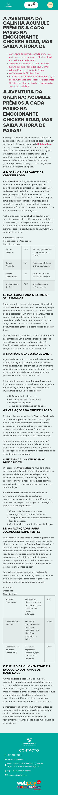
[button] (50, 5)
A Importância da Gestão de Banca (26, 70)
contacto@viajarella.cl (15, 759)
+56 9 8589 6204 (14, 755)
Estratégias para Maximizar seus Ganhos (29, 67)
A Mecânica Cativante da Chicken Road (29, 63)
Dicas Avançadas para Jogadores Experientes (31, 79)
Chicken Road (44, 144)
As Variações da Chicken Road (24, 73)
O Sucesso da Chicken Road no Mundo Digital (32, 76)
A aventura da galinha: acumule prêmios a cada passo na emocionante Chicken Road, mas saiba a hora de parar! (30, 57)
